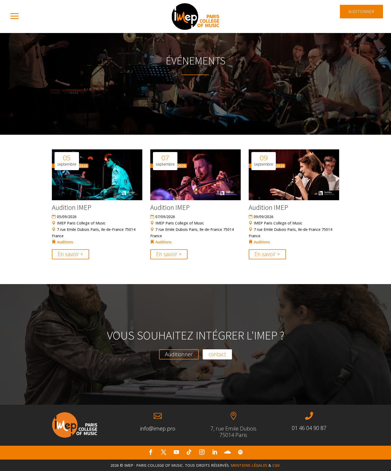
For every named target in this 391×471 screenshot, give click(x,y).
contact (217, 354)
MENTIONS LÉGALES (249, 465)
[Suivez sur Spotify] (240, 452)
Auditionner (179, 354)
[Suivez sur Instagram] (202, 452)
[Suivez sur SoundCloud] (227, 452)
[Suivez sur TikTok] (189, 452)
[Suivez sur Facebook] (150, 452)
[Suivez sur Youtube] (176, 452)
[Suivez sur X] (163, 452)
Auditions (65, 241)
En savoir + (70, 254)
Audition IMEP (71, 207)
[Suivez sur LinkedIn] (214, 452)
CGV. (276, 465)
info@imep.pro (157, 428)
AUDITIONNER (361, 11)
